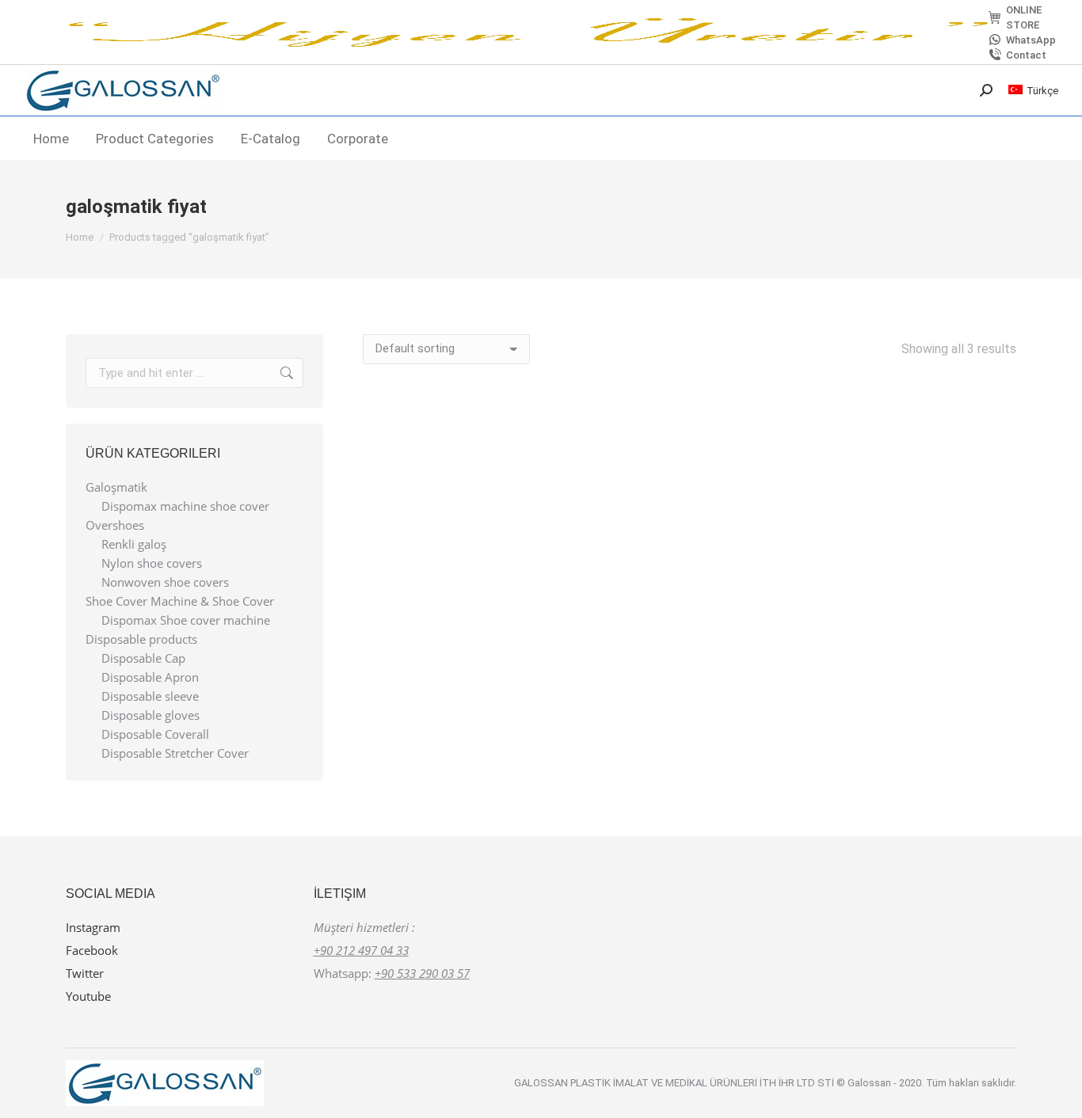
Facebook (92, 950)
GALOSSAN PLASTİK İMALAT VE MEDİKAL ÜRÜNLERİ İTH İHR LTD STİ (675, 1083)
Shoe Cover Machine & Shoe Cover (180, 601)
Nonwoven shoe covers (165, 582)
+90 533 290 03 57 (422, 973)
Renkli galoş (133, 544)
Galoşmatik (116, 487)
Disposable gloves (150, 715)
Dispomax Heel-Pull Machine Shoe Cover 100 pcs (690, 599)
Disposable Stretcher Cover (175, 753)
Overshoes (115, 525)
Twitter (85, 973)
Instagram (93, 927)
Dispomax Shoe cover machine (185, 620)
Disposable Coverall (155, 734)
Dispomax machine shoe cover (185, 506)
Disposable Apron (150, 677)
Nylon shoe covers (151, 563)
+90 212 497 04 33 (361, 950)
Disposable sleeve (150, 696)
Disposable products (141, 639)
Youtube (88, 996)
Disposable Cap (143, 658)
